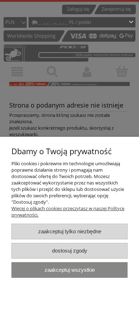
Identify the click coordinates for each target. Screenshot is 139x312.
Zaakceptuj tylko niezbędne (69, 231)
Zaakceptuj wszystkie (70, 270)
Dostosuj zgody (69, 251)
